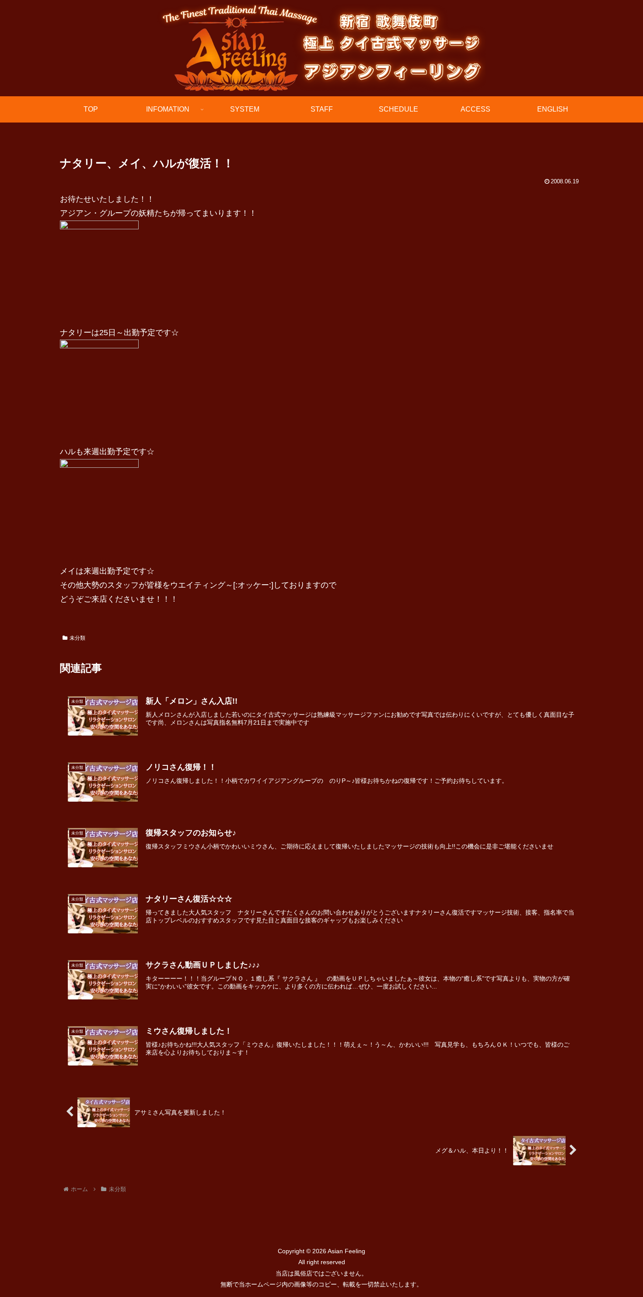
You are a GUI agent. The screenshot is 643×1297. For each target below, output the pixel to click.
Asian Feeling (345, 1251)
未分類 (77, 638)
